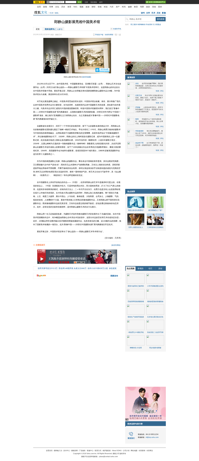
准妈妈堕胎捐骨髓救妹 (155, 301)
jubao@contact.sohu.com (108, 456)
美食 (154, 7)
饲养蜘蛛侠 (141, 24)
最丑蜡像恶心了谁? (155, 210)
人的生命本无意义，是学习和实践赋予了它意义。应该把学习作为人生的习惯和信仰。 (149, 109)
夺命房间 (149, 24)
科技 (106, 7)
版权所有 (123, 454)
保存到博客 (109, 35)
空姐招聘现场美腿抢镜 (136, 301)
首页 (39, 7)
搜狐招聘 (74, 451)
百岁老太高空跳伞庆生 (155, 317)
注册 (86, 2)
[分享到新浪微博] (107, 244)
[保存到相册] (86, 77)
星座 (160, 7)
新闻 (45, 7)
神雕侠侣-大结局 (136, 348)
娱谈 (87, 7)
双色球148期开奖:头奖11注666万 (73, 268)
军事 (51, 7)
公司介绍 (126, 451)
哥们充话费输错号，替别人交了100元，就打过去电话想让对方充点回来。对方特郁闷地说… (149, 133)
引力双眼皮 (157, 24)
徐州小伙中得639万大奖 (98, 268)
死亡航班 (134, 24)
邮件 (101, 2)
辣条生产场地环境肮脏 (136, 317)
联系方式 (98, 451)
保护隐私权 (107, 451)
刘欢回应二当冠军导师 (155, 332)
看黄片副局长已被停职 (136, 286)
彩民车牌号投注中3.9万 (48, 268)
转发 (157, 91)
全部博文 (149, 451)
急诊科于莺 (139, 143)
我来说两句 (53, 29)
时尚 (124, 7)
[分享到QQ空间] (105, 244)
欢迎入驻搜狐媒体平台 (157, 2)
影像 (164, 13)
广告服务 (82, 451)
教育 (136, 7)
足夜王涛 (138, 95)
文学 (148, 13)
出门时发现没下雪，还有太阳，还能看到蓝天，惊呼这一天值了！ (149, 145)
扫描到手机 (117, 29)
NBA (75, 7)
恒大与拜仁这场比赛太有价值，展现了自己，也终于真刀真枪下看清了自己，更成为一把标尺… (149, 97)
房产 (118, 7)
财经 (93, 7)
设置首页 (49, 451)
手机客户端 (99, 35)
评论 (162, 91)
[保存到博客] (115, 245)
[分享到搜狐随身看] (109, 244)
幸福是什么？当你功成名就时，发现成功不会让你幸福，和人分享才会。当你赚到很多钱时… (149, 121)
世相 (100, 7)
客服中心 (90, 451)
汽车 (112, 7)
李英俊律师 (139, 131)
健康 (130, 7)
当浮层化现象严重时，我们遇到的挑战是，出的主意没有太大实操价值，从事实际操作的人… (149, 86)
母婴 (142, 7)
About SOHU (117, 451)
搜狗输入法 (58, 451)
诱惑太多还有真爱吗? (136, 210)
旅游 (148, 7)
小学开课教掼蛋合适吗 (155, 286)
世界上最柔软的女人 (135, 227)
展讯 (56, 13)
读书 (143, 13)
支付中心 (66, 451)
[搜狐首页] (39, 2)
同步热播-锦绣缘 (155, 348)
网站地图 (134, 451)
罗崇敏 (137, 107)
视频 (81, 7)
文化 (57, 7)
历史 (63, 7)
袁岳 (137, 83)
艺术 (51, 13)
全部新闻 (142, 451)
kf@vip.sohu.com (152, 437)
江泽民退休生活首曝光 (155, 227)
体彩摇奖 (113, 268)
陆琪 (137, 119)
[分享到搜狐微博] (103, 244)
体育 (69, 7)
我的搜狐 (93, 2)
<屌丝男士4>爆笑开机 (136, 332)
